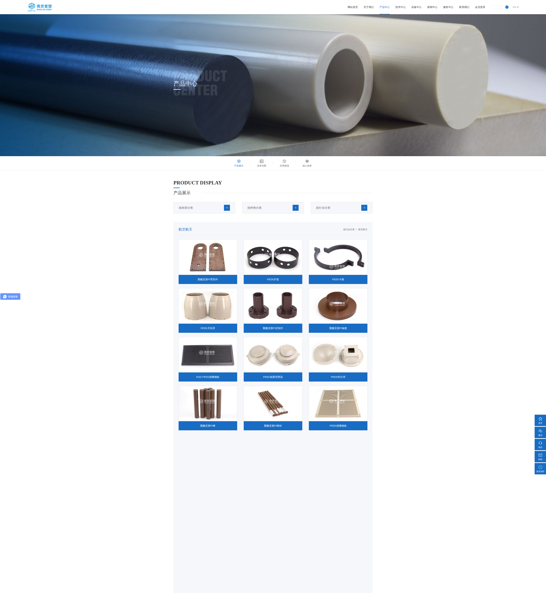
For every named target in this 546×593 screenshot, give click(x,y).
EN (514, 7)
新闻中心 (432, 7)
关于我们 (369, 7)
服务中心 (448, 7)
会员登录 (480, 7)
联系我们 (464, 7)
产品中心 (384, 7)
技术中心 (400, 7)
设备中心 (416, 7)
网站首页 (353, 7)
